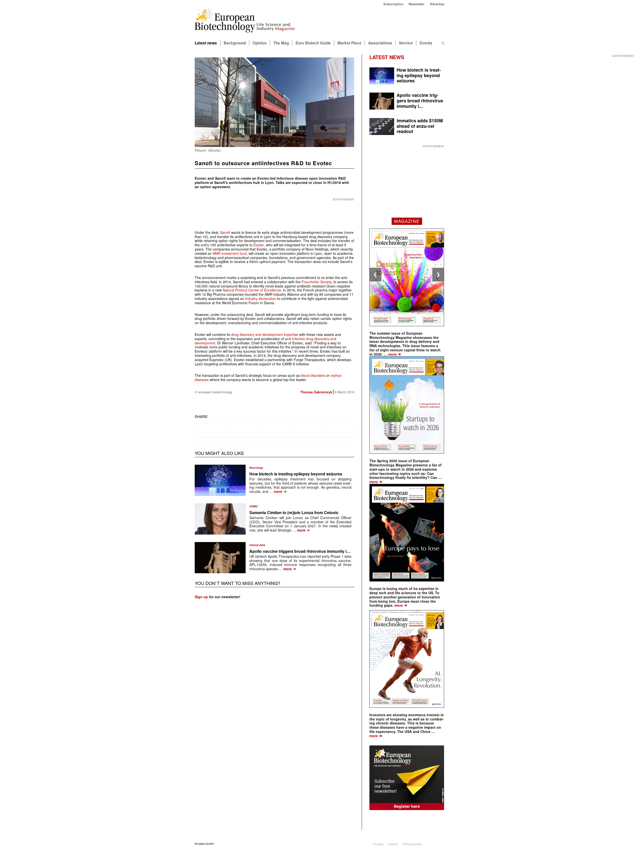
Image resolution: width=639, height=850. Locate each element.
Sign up (201, 596)
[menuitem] (393, 3)
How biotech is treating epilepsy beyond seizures (295, 474)
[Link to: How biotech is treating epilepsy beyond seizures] (220, 480)
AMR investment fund (230, 253)
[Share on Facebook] (211, 430)
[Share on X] (242, 430)
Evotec (258, 244)
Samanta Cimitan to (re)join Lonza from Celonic (293, 512)
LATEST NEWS (386, 57)
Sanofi (225, 232)
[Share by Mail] (338, 430)
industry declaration (260, 298)
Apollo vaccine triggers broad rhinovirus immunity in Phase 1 (307, 551)
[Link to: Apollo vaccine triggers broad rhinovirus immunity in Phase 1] (220, 557)
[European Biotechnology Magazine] (245, 22)
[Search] (442, 43)
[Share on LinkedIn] (306, 430)
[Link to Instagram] (440, 843)
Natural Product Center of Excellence (252, 289)
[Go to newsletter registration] (406, 777)
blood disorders (313, 375)
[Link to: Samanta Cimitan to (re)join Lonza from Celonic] (220, 519)
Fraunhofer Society (316, 281)
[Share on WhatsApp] (274, 430)
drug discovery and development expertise (264, 334)
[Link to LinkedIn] (433, 843)
